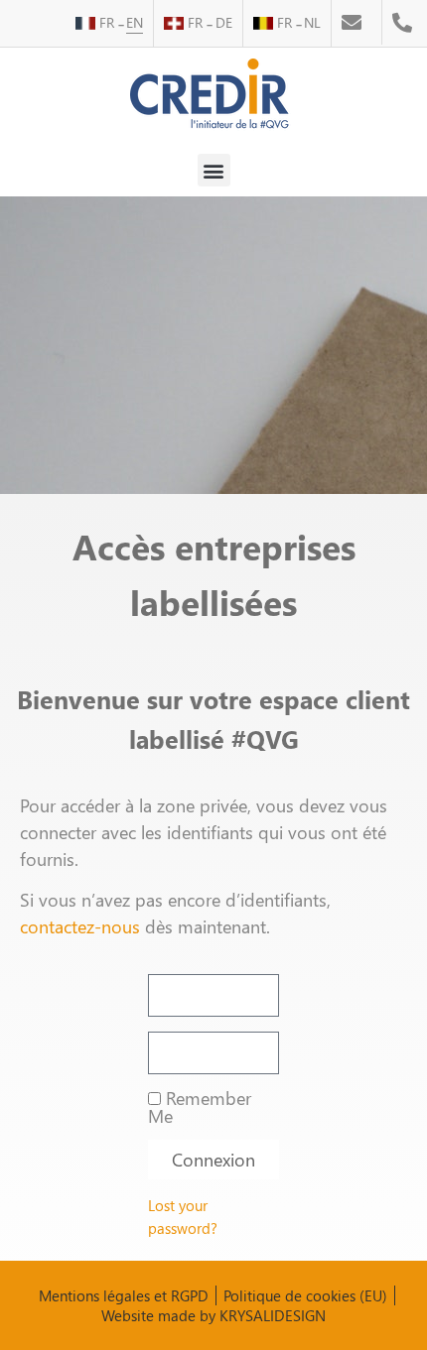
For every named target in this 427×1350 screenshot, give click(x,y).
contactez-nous (80, 926)
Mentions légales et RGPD (124, 1295)
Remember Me (199, 1107)
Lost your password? (182, 1216)
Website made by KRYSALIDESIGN (213, 1315)
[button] (214, 170)
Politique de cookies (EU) (305, 1295)
